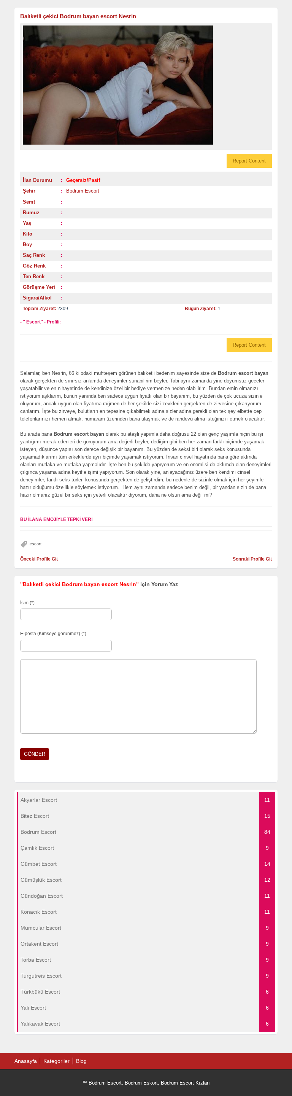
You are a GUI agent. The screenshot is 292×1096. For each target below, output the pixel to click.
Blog (81, 1061)
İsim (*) (27, 602)
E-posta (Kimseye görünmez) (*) (53, 633)
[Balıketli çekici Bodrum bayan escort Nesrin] (146, 85)
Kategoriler (56, 1061)
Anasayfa (25, 1061)
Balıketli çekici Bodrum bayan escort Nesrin (78, 16)
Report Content (249, 161)
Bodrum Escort (82, 191)
